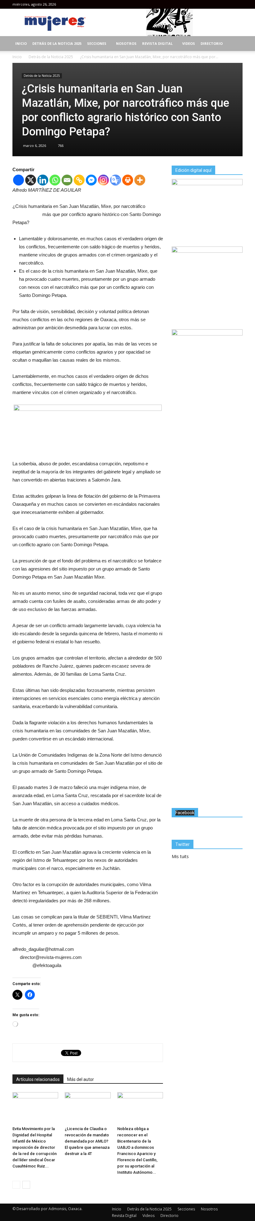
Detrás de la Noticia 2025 (56, 43)
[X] (30, 180)
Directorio (212, 43)
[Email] (67, 180)
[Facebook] (217, 4)
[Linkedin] (42, 180)
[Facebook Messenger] (91, 180)
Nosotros (126, 43)
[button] (235, 43)
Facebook (184, 812)
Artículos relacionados (38, 1079)
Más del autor (80, 1079)
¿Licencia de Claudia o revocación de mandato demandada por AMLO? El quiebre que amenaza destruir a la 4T (87, 1141)
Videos (188, 43)
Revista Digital (157, 43)
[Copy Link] (79, 180)
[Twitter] (238, 4)
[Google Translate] (115, 180)
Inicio (21, 43)
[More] (139, 180)
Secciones (96, 43)
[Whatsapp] (54, 180)
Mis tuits (180, 856)
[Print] (127, 180)
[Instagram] (227, 4)
